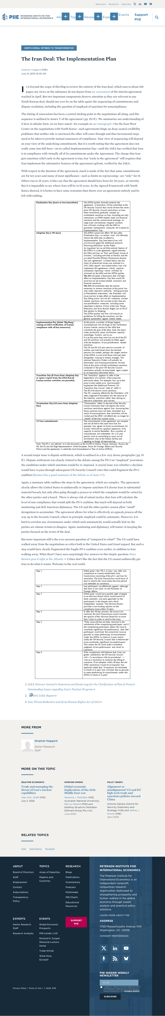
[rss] (115, 959)
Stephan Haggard (31, 69)
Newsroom (101, 4)
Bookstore (114, 4)
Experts (19, 918)
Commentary (73, 882)
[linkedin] (115, 948)
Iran (23, 849)
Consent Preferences (114, 936)
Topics (44, 866)
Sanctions (35, 849)
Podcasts (71, 887)
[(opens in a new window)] (134, 4)
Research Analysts (23, 933)
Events (124, 15)
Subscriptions (20, 892)
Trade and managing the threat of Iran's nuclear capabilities (37, 790)
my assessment (101, 91)
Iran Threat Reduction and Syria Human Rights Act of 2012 (64, 701)
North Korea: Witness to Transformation (48, 48)
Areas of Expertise (49, 872)
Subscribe (126, 4)
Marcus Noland (73, 804)
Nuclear (50, 849)
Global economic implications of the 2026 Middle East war (80, 790)
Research (73, 866)
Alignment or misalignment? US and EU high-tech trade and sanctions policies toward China (124, 793)
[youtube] (126, 948)
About (18, 866)
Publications (72, 877)
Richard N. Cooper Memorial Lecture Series (49, 942)
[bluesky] (126, 959)
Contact (17, 887)
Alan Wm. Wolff (30, 797)
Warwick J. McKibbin (76, 797)
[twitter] (104, 948)
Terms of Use (35, 988)
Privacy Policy (19, 988)
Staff (15, 877)
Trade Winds (46, 950)
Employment (20, 882)
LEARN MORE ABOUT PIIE (114, 915)
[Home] (27, 17)
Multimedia (72, 892)
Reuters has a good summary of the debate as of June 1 (67, 475)
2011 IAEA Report (43, 695)
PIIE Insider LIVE (48, 933)
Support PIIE (141, 17)
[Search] (155, 17)
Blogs (69, 872)
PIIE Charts (72, 897)
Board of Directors (23, 872)
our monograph (102, 123)
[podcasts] (104, 959)
